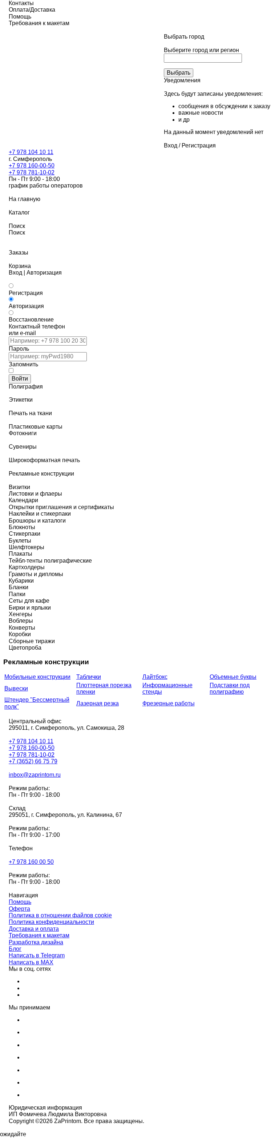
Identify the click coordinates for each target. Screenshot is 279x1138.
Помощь (20, 902)
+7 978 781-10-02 (31, 172)
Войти (20, 378)
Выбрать (178, 73)
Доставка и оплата (34, 929)
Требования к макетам (39, 935)
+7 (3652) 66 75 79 (33, 761)
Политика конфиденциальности (51, 922)
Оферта (19, 909)
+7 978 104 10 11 (31, 152)
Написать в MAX (31, 962)
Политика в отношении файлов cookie (60, 915)
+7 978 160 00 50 (31, 862)
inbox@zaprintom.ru (35, 775)
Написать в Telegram (37, 955)
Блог (15, 949)
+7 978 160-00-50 (31, 165)
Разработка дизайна (36, 942)
